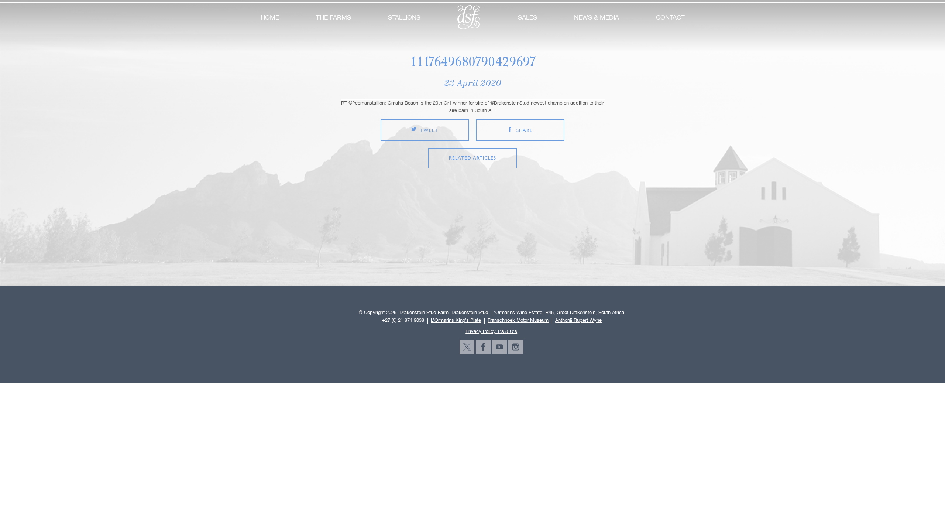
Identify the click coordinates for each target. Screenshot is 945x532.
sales (527, 17)
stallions (404, 17)
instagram (515, 347)
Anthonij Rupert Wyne (578, 320)
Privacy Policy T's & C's (491, 331)
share (524, 130)
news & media (596, 17)
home (270, 17)
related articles (472, 158)
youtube (499, 347)
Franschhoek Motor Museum (518, 320)
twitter (467, 347)
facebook (483, 347)
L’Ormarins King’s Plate (456, 320)
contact (670, 17)
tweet (429, 130)
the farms (333, 17)
